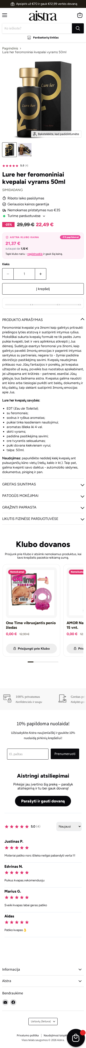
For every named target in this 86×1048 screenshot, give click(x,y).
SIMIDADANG (12, 190)
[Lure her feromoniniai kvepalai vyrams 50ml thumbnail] (9, 150)
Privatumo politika (28, 1035)
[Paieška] (78, 28)
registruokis (35, 253)
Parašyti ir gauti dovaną (43, 801)
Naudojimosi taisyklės (56, 1035)
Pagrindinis (10, 48)
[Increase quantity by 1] (40, 274)
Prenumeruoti (64, 753)
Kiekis (5, 264)
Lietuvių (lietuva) (41, 1021)
